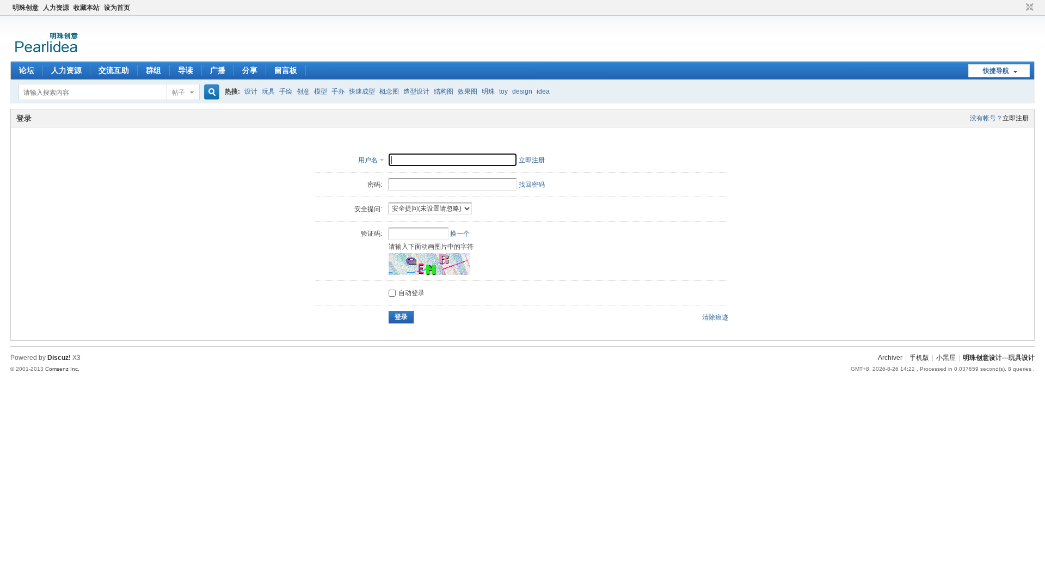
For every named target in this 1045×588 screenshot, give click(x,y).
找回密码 (532, 184)
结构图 (443, 91)
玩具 (268, 91)
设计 (250, 91)
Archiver (890, 358)
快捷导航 (996, 71)
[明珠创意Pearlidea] (45, 55)
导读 (185, 70)
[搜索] (210, 92)
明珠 (488, 91)
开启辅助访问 (1019, 8)
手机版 (919, 358)
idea (543, 91)
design (522, 91)
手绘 (285, 91)
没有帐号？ (986, 118)
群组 (153, 70)
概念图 (389, 91)
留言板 (285, 70)
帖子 (178, 92)
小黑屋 (946, 358)
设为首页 (117, 7)
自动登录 (411, 293)
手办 (338, 91)
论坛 (26, 70)
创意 (303, 91)
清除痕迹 (715, 317)
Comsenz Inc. (62, 369)
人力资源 (56, 7)
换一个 (460, 233)
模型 (320, 91)
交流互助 (114, 70)
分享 (249, 70)
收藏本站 (86, 7)
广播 (217, 70)
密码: (374, 184)
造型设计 (416, 91)
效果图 (467, 91)
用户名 (368, 160)
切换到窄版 (1028, 8)
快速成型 (362, 91)
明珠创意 (26, 7)
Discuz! (59, 358)
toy (503, 91)
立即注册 (1016, 118)
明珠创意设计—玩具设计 (999, 358)
